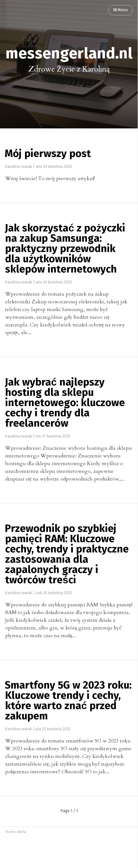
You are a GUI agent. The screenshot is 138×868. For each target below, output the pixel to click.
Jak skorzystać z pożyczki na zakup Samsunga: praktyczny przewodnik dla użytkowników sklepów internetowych (65, 249)
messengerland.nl (69, 54)
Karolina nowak (18, 167)
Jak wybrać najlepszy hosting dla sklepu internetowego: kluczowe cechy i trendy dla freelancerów (65, 403)
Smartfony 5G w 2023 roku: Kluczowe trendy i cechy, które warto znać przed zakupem (68, 701)
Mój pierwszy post (48, 154)
